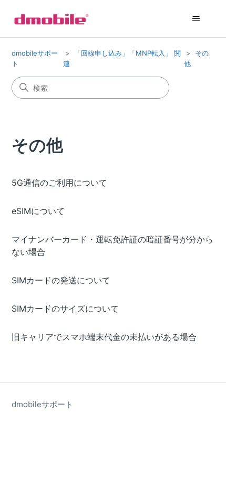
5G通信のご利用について (59, 182)
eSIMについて (38, 211)
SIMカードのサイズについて (65, 308)
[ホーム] (51, 18)
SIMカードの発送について (61, 280)
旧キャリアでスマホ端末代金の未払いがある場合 (104, 337)
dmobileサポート (42, 404)
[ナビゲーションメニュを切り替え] (196, 18)
